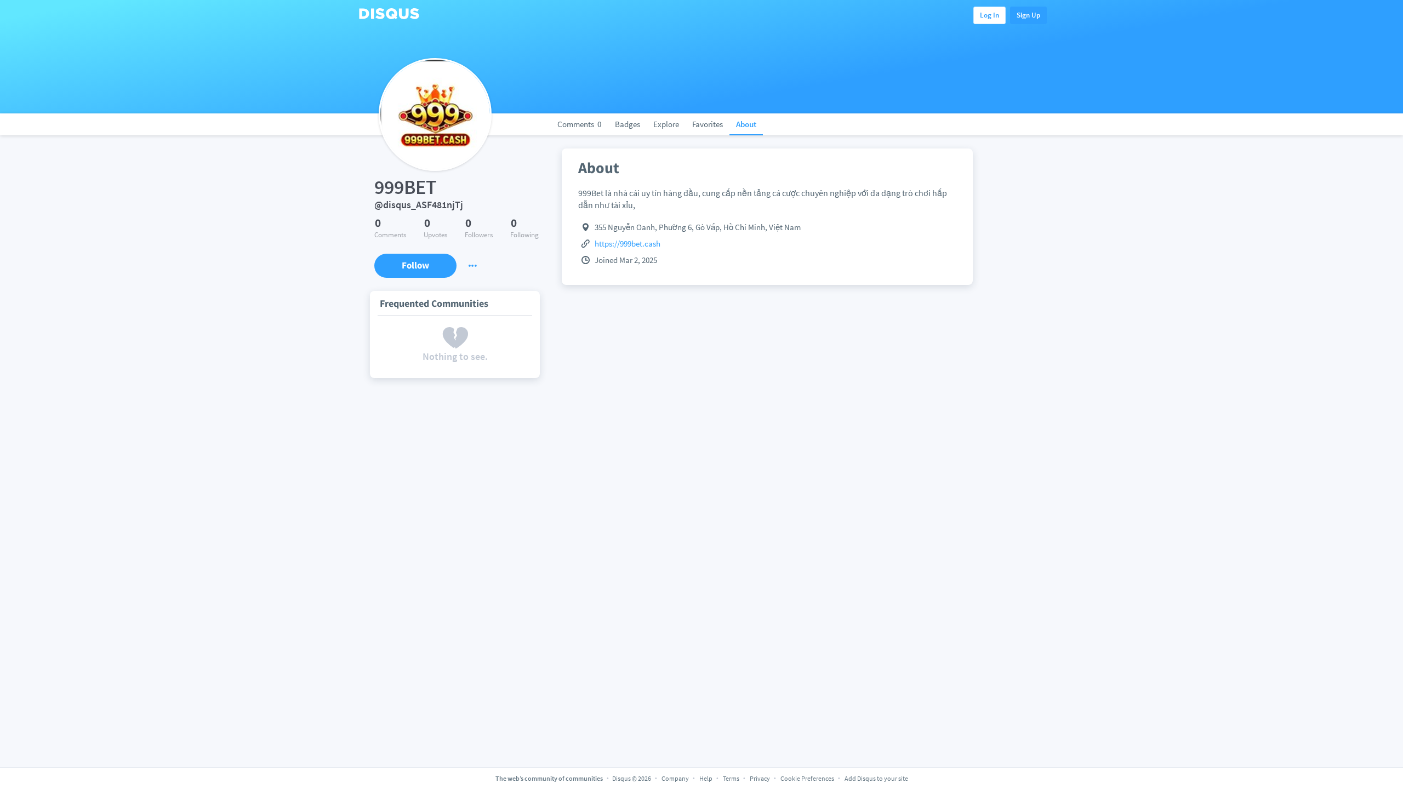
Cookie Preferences (807, 778)
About (746, 124)
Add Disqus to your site (876, 778)
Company (675, 778)
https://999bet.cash (627, 243)
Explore (666, 124)
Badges (627, 124)
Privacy (760, 778)
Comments (579, 124)
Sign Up (1028, 15)
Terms (731, 778)
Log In (989, 15)
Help (705, 778)
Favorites (707, 124)
